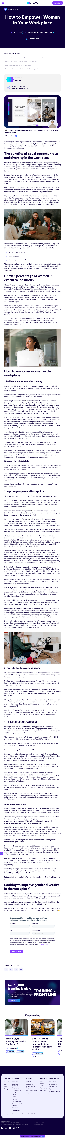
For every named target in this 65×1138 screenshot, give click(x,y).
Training (18, 32)
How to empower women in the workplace (18, 65)
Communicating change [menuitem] (16, 1091)
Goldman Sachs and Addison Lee (25, 710)
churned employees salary (19, 575)
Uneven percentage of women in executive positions (21, 61)
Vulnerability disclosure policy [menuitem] (34, 1113)
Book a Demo (57, 3)
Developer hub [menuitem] (53, 1084)
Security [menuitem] (24, 1113)
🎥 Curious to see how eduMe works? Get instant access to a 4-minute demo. (31, 131)
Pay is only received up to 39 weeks (35, 504)
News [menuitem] (5, 1086)
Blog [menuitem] (41, 1085)
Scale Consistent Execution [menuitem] (31, 1087)
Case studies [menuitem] (42, 1082)
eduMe (18, 80)
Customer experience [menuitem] (15, 1084)
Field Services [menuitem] (16, 1110)
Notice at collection (25, 1136)
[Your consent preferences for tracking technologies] (1, 853)
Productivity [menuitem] (15, 1088)
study (53, 246)
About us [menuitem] (6, 1081)
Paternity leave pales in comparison (17, 511)
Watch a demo (10, 136)
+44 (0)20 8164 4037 (39, 1123)
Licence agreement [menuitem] (16, 1113)
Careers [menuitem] (6, 1084)
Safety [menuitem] (14, 1094)
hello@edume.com (38, 1124)
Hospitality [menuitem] (15, 1099)
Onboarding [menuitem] (15, 1081)
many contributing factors (22, 817)
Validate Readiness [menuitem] (31, 1090)
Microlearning (13, 1048)
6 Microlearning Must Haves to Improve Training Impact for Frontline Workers (42, 1044)
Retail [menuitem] (14, 1096)
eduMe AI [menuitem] (28, 1081)
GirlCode (35, 846)
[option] (16, 1036)
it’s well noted (19, 401)
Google (7, 710)
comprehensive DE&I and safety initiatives (28, 904)
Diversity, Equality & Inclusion (40, 32)
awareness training (11, 444)
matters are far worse (21, 519)
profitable (45, 192)
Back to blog (13, 9)
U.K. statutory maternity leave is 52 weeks (25, 500)
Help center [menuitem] (52, 1081)
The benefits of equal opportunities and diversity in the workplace (25, 58)
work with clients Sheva (24, 827)
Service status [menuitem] (53, 1086)
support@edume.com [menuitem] (55, 1091)
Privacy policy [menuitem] (7, 1113)
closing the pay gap (11, 165)
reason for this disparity (13, 297)
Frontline (11, 1051)
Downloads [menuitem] (43, 1088)
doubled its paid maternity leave (29, 554)
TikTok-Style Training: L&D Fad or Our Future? (16, 1041)
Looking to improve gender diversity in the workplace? (21, 69)
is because (48, 405)
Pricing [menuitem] (6, 1089)
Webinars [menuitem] (43, 1090)
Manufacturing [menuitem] (16, 1101)
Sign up (14, 1000)
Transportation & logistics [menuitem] (17, 1104)
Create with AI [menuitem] (30, 1084)
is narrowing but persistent (39, 737)
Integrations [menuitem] (29, 1092)
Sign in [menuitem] (51, 1089)
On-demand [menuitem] (15, 1107)
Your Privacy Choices (35, 1136)
